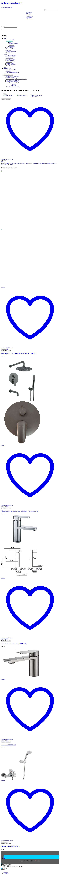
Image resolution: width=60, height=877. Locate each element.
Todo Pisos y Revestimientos (13, 86)
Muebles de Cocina (10, 59)
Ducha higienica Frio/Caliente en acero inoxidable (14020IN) (19, 353)
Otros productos (7, 68)
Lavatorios (11, 45)
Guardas (14, 84)
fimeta (34, 163)
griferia (39, 163)
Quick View (4, 349)
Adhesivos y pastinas (11, 69)
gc (36, 163)
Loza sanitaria (9, 47)
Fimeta (11, 164)
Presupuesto (6, 873)
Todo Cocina (9, 65)
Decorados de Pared (14, 83)
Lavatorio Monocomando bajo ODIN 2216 (13, 644)
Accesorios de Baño (11, 39)
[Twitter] (1, 162)
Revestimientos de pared (12, 81)
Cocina (5, 54)
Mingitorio (11, 46)
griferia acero (45, 163)
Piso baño (8, 50)
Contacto (6, 872)
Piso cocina (9, 62)
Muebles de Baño (10, 48)
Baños (5, 38)
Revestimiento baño (11, 51)
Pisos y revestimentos (8, 75)
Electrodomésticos (10, 56)
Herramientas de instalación (12, 72)
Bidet (10, 42)
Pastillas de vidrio (10, 77)
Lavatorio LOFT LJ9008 (8, 745)
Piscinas (5, 73)
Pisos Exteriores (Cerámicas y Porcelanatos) (16, 79)
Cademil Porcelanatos (11, 3)
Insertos (14, 85)
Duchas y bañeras (13, 43)
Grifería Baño (9, 41)
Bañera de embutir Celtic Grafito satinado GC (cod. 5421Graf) (19, 511)
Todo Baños (9, 52)
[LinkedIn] (3, 162)
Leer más (3, 287)
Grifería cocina (9, 58)
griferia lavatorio (52, 163)
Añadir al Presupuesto (6, 99)
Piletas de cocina (10, 60)
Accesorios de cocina (11, 55)
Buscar (2, 26)
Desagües (8, 71)
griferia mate (3, 164)
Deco (5, 67)
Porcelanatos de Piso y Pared (13, 80)
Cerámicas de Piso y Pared (12, 76)
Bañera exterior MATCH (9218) (10, 846)
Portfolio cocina (10, 63)
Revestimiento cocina (11, 64)
